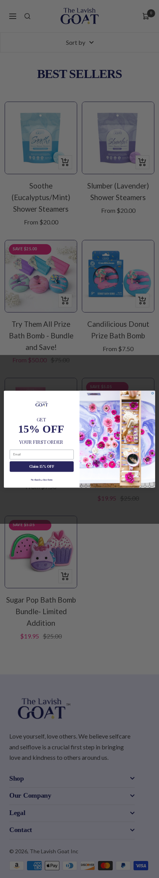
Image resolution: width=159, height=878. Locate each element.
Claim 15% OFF (41, 466)
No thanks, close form (41, 479)
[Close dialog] (153, 393)
